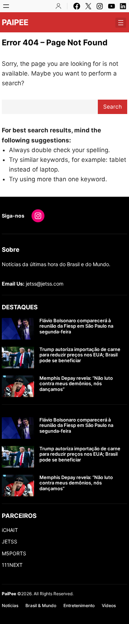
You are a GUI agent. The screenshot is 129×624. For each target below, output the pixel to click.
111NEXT (12, 565)
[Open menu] (6, 6)
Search (112, 106)
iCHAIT (10, 530)
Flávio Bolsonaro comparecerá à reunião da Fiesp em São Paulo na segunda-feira (76, 326)
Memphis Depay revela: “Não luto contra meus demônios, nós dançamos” (76, 383)
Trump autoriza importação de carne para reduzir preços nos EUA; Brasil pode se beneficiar (79, 355)
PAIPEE (15, 22)
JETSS (9, 541)
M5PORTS (14, 553)
